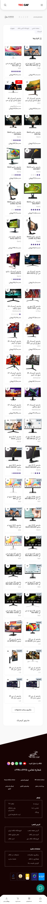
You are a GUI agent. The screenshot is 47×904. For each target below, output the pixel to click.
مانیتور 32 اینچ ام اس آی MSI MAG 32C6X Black (13, 613)
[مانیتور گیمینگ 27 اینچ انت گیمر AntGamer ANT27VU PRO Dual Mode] (13, 362)
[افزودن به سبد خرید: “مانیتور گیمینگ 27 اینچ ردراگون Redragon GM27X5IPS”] (7, 388)
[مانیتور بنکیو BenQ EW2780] (33, 121)
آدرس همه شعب (33, 831)
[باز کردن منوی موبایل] (41, 5)
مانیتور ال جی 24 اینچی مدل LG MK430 (32, 640)
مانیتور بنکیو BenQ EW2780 (33, 133)
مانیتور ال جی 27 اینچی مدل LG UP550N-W (34, 670)
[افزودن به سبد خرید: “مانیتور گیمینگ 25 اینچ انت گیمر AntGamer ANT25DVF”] (27, 356)
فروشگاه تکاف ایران (14, 831)
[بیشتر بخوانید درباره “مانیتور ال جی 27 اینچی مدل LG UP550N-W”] (27, 651)
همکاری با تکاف (34, 859)
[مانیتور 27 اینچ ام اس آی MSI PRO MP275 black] (33, 52)
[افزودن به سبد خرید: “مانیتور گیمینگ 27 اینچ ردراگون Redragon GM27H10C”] (27, 388)
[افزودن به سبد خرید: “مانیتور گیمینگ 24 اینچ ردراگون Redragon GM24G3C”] (7, 289)
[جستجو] (5, 5)
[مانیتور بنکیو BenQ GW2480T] (33, 156)
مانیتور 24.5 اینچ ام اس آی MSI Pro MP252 (14, 527)
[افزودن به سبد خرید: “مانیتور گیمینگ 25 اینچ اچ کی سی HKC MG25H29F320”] (27, 324)
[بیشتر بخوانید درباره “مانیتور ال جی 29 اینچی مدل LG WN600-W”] (27, 679)
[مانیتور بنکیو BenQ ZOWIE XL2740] (13, 191)
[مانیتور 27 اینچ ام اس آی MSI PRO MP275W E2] (13, 52)
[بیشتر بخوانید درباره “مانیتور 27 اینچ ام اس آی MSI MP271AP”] (27, 565)
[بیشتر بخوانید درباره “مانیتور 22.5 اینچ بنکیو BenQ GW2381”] (7, 449)
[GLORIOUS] (9, 17)
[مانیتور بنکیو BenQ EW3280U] (13, 121)
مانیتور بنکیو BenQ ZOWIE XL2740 (14, 203)
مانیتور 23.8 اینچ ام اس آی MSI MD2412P (32, 498)
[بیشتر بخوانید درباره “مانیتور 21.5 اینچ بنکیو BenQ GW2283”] (27, 449)
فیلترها (36, 38)
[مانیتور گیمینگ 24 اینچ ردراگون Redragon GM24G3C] (13, 295)
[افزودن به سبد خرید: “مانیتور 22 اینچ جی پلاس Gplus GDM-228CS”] (27, 289)
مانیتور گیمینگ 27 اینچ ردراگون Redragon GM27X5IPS (14, 408)
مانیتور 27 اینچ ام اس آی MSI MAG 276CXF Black (32, 556)
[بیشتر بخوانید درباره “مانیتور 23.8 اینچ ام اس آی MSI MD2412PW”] (7, 480)
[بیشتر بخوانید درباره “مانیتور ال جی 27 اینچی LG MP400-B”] (7, 622)
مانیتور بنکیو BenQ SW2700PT (33, 203)
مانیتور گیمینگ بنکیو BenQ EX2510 (13, 272)
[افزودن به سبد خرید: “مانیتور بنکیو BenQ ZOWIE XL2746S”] (27, 220)
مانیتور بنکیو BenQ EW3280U (14, 133)
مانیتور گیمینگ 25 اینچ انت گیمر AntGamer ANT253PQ (14, 344)
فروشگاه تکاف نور (33, 839)
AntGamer (17, 346)
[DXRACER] (38, 17)
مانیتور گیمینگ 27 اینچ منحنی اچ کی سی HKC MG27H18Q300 (32, 100)
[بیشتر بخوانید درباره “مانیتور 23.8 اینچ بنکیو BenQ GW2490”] (27, 508)
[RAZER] (23, 17)
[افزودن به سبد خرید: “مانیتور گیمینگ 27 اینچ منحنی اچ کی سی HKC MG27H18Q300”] (27, 82)
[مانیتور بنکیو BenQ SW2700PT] (33, 191)
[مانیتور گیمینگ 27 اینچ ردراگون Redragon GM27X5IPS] (13, 394)
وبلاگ (37, 812)
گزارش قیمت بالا (33, 863)
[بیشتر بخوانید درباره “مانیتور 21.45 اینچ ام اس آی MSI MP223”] (27, 420)
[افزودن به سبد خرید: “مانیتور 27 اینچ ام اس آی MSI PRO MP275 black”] (27, 47)
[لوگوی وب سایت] (23, 5)
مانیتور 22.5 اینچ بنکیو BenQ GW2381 (13, 466)
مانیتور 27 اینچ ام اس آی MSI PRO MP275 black (32, 65)
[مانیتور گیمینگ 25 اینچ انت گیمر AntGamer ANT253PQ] (13, 330)
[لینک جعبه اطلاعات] (9, 787)
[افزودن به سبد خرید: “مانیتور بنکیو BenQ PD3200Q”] (7, 150)
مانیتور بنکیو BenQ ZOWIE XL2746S (33, 238)
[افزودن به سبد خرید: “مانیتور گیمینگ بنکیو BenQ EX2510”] (7, 255)
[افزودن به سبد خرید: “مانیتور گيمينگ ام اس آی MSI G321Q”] (27, 255)
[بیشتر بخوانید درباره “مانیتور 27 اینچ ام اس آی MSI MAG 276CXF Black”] (27, 537)
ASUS (19, 442)
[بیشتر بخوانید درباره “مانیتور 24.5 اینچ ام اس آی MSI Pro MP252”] (7, 508)
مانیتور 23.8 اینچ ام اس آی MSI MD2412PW (14, 499)
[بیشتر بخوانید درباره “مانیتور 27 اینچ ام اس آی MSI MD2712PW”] (7, 537)
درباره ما (36, 804)
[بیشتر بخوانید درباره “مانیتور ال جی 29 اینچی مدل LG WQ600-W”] (7, 679)
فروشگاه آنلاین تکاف (23, 28)
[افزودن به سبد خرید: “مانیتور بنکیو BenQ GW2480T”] (27, 150)
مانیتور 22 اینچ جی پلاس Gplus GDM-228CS (33, 308)
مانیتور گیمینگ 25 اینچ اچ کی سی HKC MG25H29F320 (33, 343)
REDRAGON (16, 311)
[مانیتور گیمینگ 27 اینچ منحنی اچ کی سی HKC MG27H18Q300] (33, 87)
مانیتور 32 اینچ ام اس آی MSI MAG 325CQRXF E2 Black (32, 613)
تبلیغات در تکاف (13, 855)
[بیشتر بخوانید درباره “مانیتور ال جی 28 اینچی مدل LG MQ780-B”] (7, 651)
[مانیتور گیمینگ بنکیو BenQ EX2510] (13, 260)
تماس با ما (35, 808)
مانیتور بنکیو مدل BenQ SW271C (15, 238)
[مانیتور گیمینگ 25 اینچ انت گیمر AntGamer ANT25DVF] (33, 362)
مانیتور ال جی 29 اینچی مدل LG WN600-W (34, 698)
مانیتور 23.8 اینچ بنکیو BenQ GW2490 (33, 526)
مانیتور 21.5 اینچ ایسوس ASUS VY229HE (15, 439)
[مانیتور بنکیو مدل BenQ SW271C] (13, 226)
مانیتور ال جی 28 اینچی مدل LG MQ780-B (15, 670)
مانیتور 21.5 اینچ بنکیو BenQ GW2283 (33, 466)
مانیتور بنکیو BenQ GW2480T (33, 168)
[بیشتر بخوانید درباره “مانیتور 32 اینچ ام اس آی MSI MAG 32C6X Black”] (7, 594)
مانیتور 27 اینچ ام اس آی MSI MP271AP (32, 583)
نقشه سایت (12, 859)
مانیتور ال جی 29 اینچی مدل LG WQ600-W (15, 698)
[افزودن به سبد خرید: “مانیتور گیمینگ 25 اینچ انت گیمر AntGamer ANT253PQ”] (7, 324)
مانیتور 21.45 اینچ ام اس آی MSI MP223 (33, 438)
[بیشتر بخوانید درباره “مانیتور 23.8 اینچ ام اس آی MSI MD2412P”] (27, 480)
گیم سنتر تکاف (34, 835)
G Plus (38, 311)
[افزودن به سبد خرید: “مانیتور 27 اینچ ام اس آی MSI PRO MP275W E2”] (7, 47)
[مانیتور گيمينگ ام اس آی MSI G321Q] (33, 260)
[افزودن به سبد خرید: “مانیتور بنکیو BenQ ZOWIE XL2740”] (7, 185)
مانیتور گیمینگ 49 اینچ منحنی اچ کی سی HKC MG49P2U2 (13, 100)
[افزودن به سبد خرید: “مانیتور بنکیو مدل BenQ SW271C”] (7, 220)
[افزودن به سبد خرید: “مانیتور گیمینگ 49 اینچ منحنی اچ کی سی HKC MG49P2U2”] (7, 82)
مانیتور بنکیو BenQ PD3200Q (14, 168)
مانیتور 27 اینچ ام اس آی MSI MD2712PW (13, 555)
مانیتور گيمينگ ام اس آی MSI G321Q (33, 272)
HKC (38, 103)
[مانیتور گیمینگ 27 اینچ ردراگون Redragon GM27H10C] (33, 394)
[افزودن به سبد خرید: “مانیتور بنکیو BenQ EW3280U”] (7, 116)
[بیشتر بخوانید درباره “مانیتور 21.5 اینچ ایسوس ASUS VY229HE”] (7, 420)
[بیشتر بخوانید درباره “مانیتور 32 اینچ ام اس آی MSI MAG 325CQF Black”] (7, 565)
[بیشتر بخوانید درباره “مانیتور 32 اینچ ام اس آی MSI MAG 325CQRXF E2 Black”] (27, 594)
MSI (39, 68)
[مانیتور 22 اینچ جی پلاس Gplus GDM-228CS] (33, 295)
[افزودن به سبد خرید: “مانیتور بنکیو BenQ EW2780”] (27, 116)
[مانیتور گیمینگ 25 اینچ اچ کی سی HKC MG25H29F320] (33, 330)
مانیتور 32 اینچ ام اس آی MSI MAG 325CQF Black (13, 584)
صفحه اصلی (35, 28)
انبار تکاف (11, 839)
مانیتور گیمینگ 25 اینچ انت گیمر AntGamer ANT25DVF (33, 376)
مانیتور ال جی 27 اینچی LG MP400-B (14, 640)
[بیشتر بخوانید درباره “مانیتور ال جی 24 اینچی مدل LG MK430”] (27, 622)
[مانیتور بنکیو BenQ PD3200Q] (13, 156)
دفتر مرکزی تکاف (13, 835)
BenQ (38, 137)
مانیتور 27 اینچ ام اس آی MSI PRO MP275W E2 (13, 65)
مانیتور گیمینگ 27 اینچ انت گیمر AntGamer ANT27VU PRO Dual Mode (13, 376)
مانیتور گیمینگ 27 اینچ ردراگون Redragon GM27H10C (33, 408)
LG (39, 644)
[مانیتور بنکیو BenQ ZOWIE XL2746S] (33, 226)
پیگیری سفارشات (33, 855)
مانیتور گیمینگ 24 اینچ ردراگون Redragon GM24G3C (13, 308)
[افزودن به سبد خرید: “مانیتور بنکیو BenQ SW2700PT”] (27, 185)
